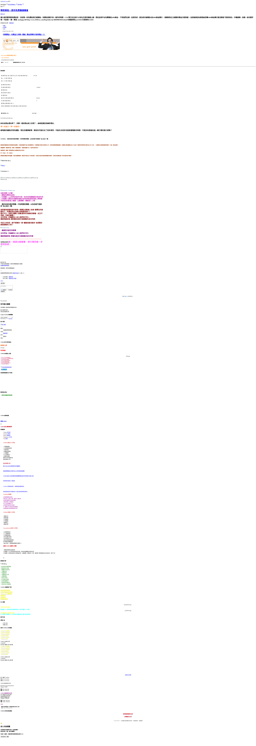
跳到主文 (3, 14)
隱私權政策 (135, 720)
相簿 (4, 25)
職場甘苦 (11, 276)
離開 (8, 736)
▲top (2, 280)
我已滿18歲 (3, 736)
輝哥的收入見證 (12, 278)
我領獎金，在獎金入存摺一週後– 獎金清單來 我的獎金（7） (24, 34)
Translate (10, 318)
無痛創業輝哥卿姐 (5, 265)
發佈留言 (3, 291)
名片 (4, 28)
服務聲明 (141, 720)
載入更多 (3, 283)
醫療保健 (11, 23)
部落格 (4, 27)
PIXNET (118, 720)
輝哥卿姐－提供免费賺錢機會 (14, 10)
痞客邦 (14, 273)
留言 (17, 273)
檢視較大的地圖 (128, 674)
